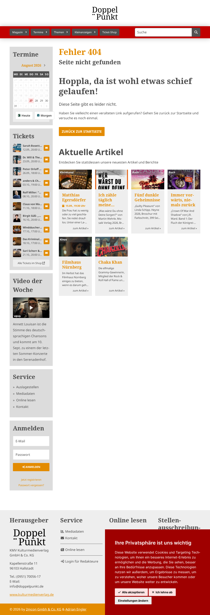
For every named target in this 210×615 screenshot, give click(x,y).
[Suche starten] (196, 32)
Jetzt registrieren (31, 479)
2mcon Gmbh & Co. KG (43, 609)
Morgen (46, 115)
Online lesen (25, 400)
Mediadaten (25, 393)
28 (36, 100)
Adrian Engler (76, 609)
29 (41, 100)
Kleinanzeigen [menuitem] (83, 32)
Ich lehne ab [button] (164, 592)
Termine (26, 54)
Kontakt (22, 406)
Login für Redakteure (81, 561)
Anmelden (32, 467)
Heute (26, 115)
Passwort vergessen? (31, 485)
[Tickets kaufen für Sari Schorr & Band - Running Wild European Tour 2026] (46, 253)
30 (46, 100)
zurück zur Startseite (82, 131)
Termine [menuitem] (38, 32)
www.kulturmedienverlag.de (32, 594)
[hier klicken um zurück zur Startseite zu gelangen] (105, 13)
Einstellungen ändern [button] (133, 600)
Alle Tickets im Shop (30, 263)
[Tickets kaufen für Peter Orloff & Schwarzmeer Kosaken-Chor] (46, 171)
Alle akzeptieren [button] (133, 592)
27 (31, 100)
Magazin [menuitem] (17, 32)
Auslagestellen (27, 387)
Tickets (23, 136)
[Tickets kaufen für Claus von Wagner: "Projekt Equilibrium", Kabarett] (46, 206)
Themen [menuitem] (59, 32)
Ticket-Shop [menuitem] (109, 32)
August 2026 (31, 65)
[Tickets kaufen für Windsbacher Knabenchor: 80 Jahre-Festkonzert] (46, 230)
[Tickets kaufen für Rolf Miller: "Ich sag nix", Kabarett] (46, 194)
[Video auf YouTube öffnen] (31, 307)
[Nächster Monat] (44, 65)
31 (15, 106)
